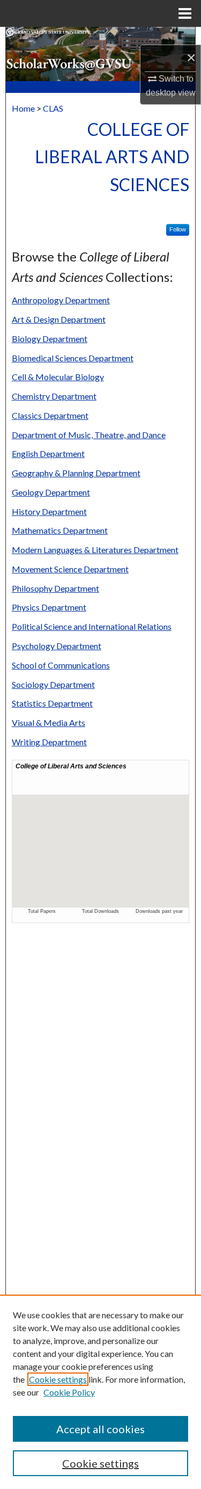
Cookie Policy (69, 1392)
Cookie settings (58, 1379)
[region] (100, 1392)
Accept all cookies (100, 1428)
